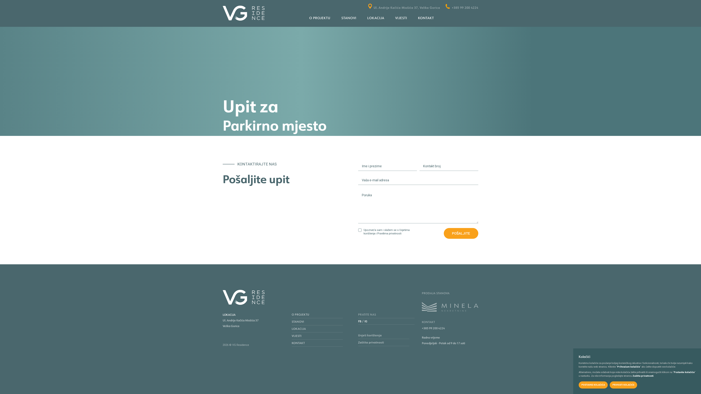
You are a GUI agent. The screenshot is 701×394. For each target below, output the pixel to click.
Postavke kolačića (593, 385)
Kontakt (426, 18)
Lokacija (375, 18)
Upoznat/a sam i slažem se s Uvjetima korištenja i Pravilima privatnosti (387, 231)
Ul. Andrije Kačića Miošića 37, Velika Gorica (407, 7)
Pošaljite (461, 233)
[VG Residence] (244, 14)
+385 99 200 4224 (465, 7)
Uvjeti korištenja (370, 335)
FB (359, 321)
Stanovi (348, 18)
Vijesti (401, 18)
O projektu (319, 18)
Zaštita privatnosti (371, 342)
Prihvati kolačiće (623, 385)
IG (366, 321)
